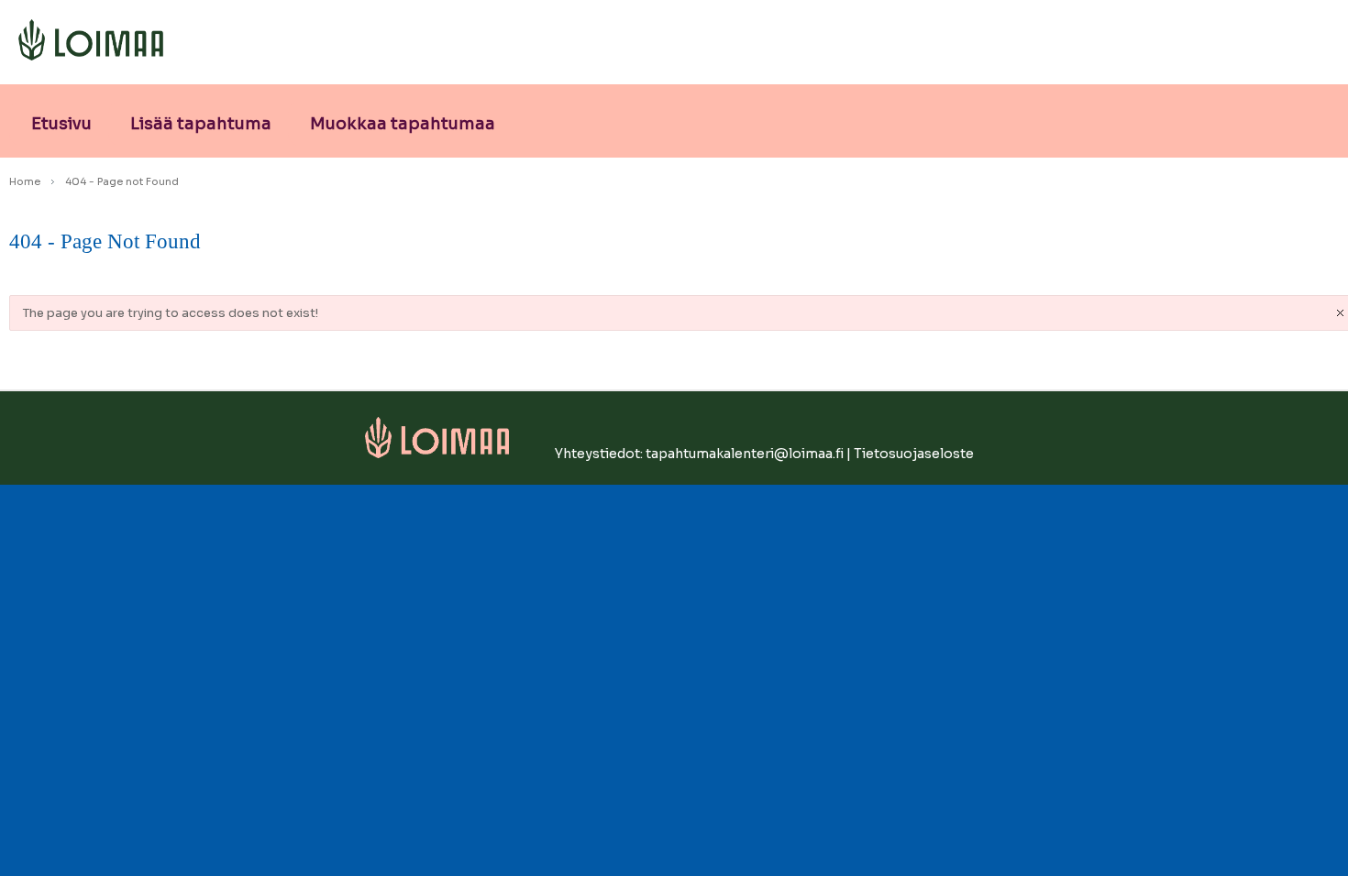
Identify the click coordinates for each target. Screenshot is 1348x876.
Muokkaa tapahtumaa (402, 124)
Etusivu (61, 124)
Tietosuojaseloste (914, 453)
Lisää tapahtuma (200, 124)
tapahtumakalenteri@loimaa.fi (745, 453)
